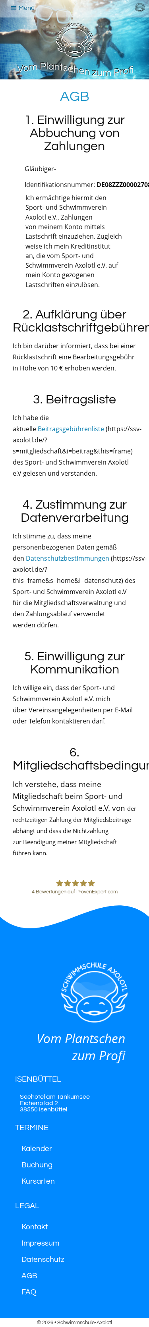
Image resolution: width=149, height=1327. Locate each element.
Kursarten (38, 1181)
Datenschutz (42, 1259)
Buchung (36, 1165)
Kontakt (34, 1227)
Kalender (36, 1149)
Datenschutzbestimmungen (67, 558)
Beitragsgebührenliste (71, 428)
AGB (29, 1276)
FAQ (28, 1292)
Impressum (40, 1243)
